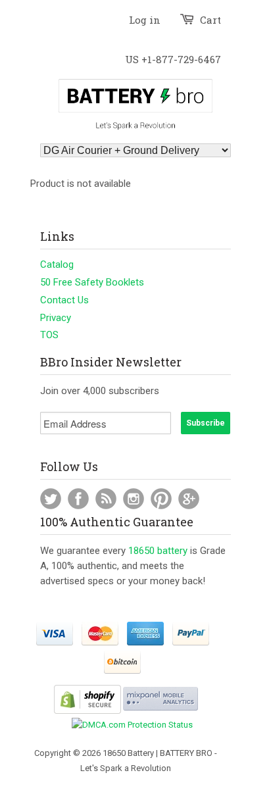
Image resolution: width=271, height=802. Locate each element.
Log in (144, 19)
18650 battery (157, 551)
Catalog (57, 264)
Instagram (133, 498)
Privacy (55, 318)
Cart (210, 19)
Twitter (50, 498)
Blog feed (105, 498)
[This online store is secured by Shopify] (87, 711)
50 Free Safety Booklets (92, 282)
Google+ (188, 498)
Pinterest (161, 498)
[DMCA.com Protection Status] (132, 725)
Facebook (78, 498)
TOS (49, 335)
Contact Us (64, 300)
